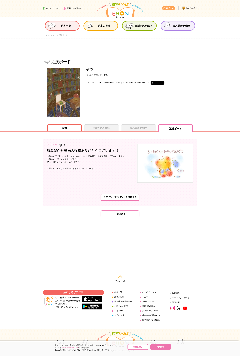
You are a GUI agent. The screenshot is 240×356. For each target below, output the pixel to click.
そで (54, 35)
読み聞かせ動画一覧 (123, 302)
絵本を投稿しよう (150, 306)
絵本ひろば (120, 10)
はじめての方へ (149, 292)
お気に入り (119, 315)
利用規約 (176, 293)
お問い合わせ (148, 302)
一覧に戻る (120, 214)
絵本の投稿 (119, 297)
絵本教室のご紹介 (150, 311)
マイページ (119, 311)
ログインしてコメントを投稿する (120, 197)
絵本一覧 (118, 292)
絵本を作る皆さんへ (151, 315)
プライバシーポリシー (182, 298)
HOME (47, 35)
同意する (161, 347)
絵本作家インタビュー (152, 320)
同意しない (138, 347)
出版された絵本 (121, 306)
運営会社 (176, 302)
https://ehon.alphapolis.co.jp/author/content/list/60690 (122, 83)
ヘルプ (145, 297)
